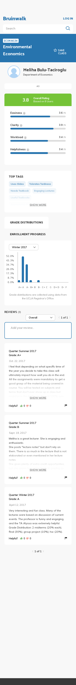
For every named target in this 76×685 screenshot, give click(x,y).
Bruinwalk (14, 19)
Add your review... (22, 328)
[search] (34, 28)
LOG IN (68, 18)
